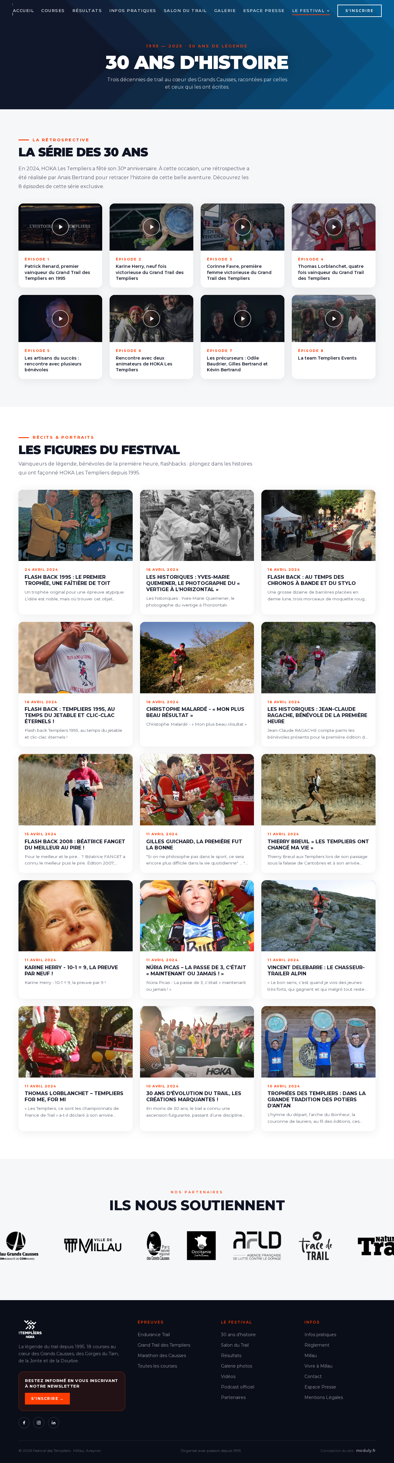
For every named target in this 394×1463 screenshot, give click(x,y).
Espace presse (264, 10)
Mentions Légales (323, 1397)
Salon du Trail (185, 10)
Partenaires (233, 1397)
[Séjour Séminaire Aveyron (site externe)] (344, 1245)
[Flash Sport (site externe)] (293, 1245)
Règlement (316, 1345)
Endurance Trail (154, 1334)
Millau (310, 1355)
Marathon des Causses (162, 1355)
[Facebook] (24, 1422)
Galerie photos (236, 1366)
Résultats (87, 10)
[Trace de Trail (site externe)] (63, 1245)
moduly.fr (366, 1450)
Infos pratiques (132, 10)
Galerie (225, 10)
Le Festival (308, 10)
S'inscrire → (47, 1398)
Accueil (23, 10)
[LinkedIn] (53, 1422)
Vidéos (228, 1376)
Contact (313, 1376)
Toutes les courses (157, 1366)
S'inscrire (359, 10)
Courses (53, 10)
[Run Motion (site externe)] (224, 1245)
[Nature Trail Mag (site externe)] (134, 1245)
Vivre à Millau (318, 1366)
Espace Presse (320, 1387)
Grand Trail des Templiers (164, 1345)
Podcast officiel (237, 1387)
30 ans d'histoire (238, 1334)
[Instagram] (38, 1422)
